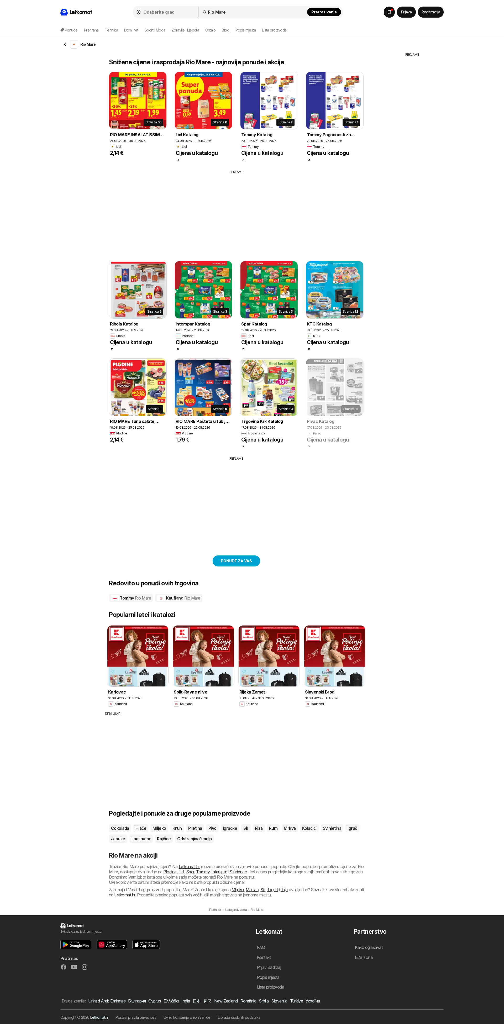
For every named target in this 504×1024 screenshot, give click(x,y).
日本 (197, 1001)
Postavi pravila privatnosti (136, 1017)
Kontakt (264, 957)
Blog (225, 30)
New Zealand (226, 1001)
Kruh (177, 828)
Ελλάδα (171, 1001)
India (185, 1001)
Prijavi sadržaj (269, 967)
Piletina (195, 828)
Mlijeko (159, 828)
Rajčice (164, 838)
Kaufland (182, 598)
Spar (190, 871)
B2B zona (364, 957)
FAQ (261, 947)
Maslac (252, 889)
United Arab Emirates (106, 1001)
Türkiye (296, 1001)
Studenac (238, 871)
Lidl (181, 871)
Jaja (284, 889)
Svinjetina (332, 828)
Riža (259, 828)
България (137, 1001)
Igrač (352, 828)
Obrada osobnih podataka (239, 1017)
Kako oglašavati (369, 947)
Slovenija (279, 1001)
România (248, 1001)
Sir (245, 828)
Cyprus (154, 1001)
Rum (273, 828)
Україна (313, 1001)
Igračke (230, 828)
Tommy (135, 598)
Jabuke (118, 838)
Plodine (169, 871)
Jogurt (272, 889)
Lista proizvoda (274, 30)
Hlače (140, 828)
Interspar (219, 871)
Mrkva (290, 828)
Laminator (141, 838)
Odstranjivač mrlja (194, 838)
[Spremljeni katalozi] (389, 12)
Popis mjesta (245, 30)
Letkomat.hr (189, 866)
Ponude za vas (236, 561)
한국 (207, 1001)
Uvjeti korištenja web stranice (187, 1017)
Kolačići (309, 828)
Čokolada (120, 828)
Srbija (264, 1001)
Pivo (212, 828)
